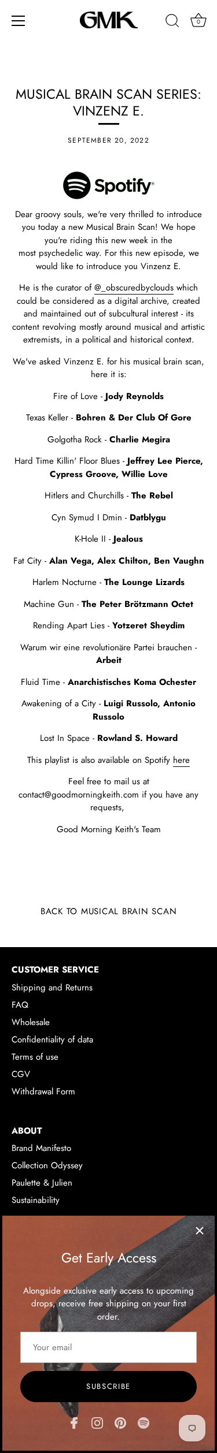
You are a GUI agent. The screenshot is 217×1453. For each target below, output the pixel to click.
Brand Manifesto (41, 1148)
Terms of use (35, 1056)
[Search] (172, 22)
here (181, 760)
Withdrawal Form (43, 1091)
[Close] (199, 1230)
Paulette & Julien (42, 1182)
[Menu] (18, 20)
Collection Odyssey (47, 1165)
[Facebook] (74, 1421)
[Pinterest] (120, 1421)
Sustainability (36, 1200)
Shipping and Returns (52, 987)
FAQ (20, 1005)
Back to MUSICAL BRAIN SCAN (109, 911)
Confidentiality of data (52, 1039)
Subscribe (108, 1386)
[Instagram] (97, 1421)
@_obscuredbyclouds (134, 287)
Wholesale (31, 1022)
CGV (21, 1074)
